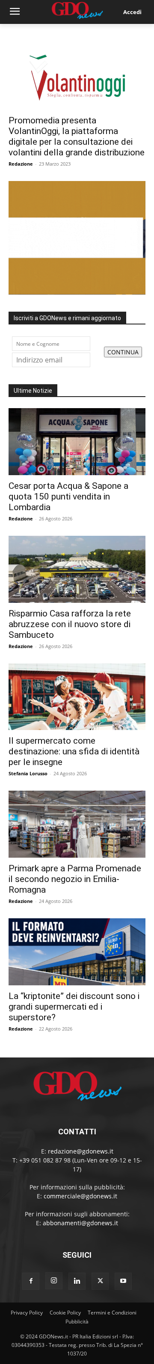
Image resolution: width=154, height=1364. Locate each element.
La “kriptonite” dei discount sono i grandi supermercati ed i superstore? (74, 1006)
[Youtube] (123, 1281)
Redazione (21, 164)
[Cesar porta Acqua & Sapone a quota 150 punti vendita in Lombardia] (77, 441)
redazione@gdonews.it (80, 1151)
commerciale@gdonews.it (80, 1196)
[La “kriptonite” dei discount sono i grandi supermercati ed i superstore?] (77, 951)
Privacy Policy (27, 1312)
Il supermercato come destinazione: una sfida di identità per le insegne (74, 751)
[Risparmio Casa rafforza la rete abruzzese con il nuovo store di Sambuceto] (77, 569)
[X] (100, 1281)
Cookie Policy (65, 1312)
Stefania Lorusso (28, 773)
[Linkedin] (77, 1281)
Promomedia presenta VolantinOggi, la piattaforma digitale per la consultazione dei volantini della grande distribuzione (77, 136)
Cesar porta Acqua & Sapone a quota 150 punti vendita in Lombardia (68, 496)
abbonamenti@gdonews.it (80, 1223)
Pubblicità (77, 1321)
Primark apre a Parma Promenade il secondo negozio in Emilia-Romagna (75, 879)
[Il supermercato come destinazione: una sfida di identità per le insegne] (77, 696)
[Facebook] (30, 1281)
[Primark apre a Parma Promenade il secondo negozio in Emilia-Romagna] (77, 824)
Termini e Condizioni (112, 1312)
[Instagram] (53, 1280)
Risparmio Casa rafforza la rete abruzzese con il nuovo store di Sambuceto (70, 624)
